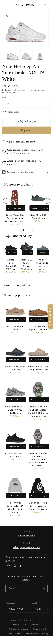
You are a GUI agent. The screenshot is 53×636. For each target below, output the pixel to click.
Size (4, 98)
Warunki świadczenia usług (37, 634)
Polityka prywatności (31, 624)
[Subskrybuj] (43, 588)
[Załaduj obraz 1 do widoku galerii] (13, 55)
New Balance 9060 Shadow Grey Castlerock (15, 410)
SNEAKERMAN (24, 621)
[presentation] (5, 201)
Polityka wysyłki (40, 629)
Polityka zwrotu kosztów (19, 629)
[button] (6, 4)
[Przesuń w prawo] (50, 56)
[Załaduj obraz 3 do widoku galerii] (40, 55)
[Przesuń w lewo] (3, 56)
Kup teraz (26, 130)
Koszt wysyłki (27, 90)
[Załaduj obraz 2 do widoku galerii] (26, 55)
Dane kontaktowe (15, 634)
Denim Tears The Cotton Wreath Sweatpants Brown (14, 218)
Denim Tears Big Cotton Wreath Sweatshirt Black (38, 506)
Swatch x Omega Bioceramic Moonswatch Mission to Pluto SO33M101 (38, 459)
